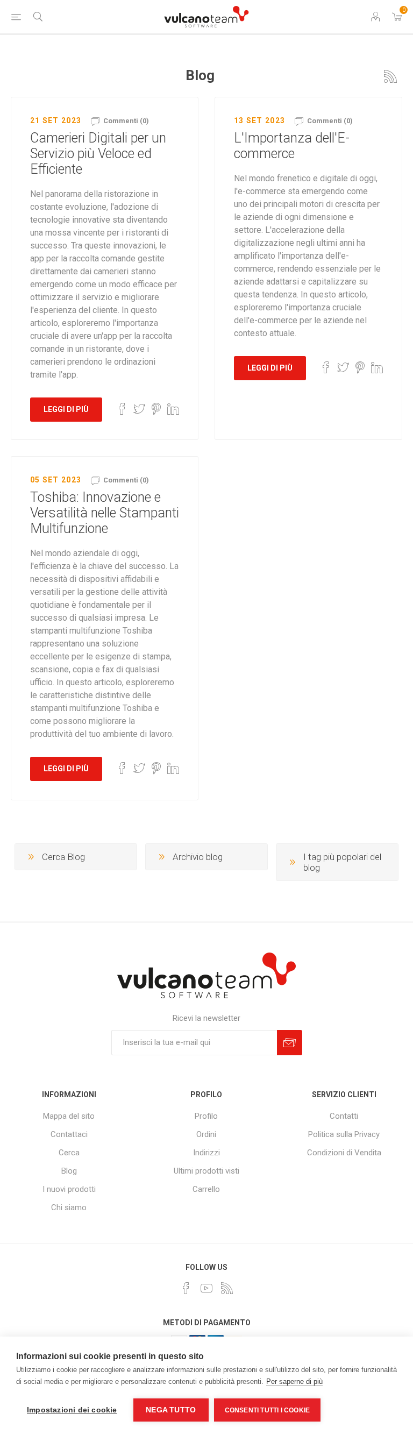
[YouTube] (206, 1288)
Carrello (206, 1189)
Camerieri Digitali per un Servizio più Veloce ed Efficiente (98, 153)
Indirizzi (206, 1152)
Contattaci (69, 1134)
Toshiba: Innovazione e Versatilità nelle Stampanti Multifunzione (104, 512)
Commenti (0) (126, 121)
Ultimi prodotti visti (206, 1171)
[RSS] (227, 1288)
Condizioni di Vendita (344, 1152)
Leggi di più (66, 409)
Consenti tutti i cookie (267, 1410)
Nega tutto (171, 1410)
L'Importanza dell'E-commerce (292, 145)
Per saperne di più (294, 1381)
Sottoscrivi (289, 1042)
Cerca (69, 1152)
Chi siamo (69, 1207)
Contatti (344, 1116)
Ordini (206, 1134)
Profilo (206, 1116)
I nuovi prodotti (69, 1189)
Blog (69, 1171)
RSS (390, 76)
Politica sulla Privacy (344, 1134)
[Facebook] (186, 1288)
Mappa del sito (69, 1116)
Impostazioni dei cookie (72, 1410)
